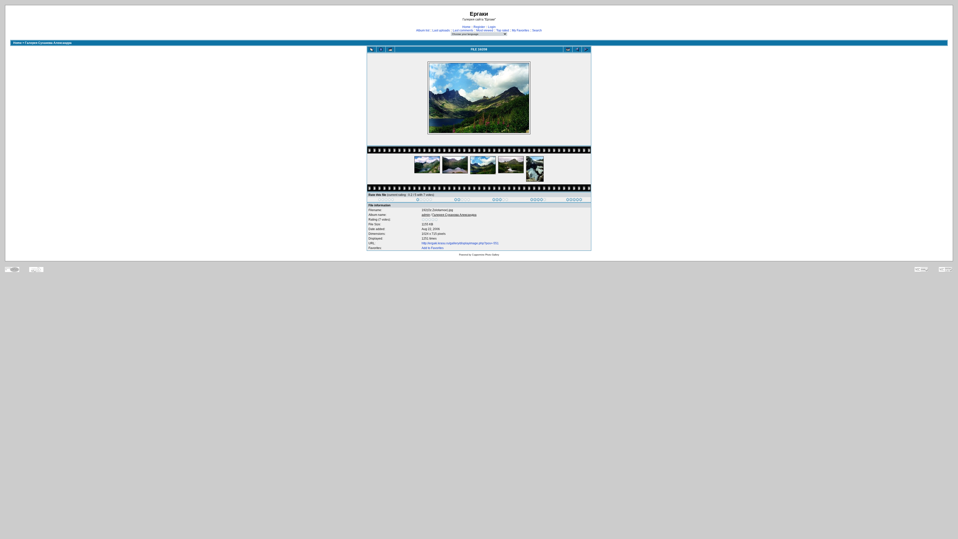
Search (537, 30)
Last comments (463, 30)
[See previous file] (577, 49)
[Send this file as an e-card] (567, 49)
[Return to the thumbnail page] (371, 49)
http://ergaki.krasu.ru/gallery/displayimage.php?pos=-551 (460, 243)
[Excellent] (538, 200)
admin (426, 215)
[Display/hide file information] (380, 49)
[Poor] (424, 200)
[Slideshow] (390, 49)
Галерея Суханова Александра (48, 43)
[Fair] (462, 200)
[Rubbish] (386, 200)
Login (492, 27)
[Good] (500, 200)
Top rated (502, 30)
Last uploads (441, 30)
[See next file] (586, 49)
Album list (422, 30)
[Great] (574, 200)
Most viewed (484, 30)
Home (466, 27)
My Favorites (520, 30)
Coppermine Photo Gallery (485, 255)
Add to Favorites (433, 248)
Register (479, 27)
